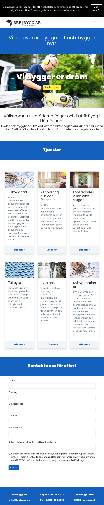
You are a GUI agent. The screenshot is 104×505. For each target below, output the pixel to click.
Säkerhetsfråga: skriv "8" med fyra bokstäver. (32, 442)
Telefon (13, 415)
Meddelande (15, 427)
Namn (12, 380)
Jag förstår (96, 8)
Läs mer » (19, 249)
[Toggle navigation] (95, 22)
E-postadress (16, 403)
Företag (13, 392)
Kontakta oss (52, 87)
